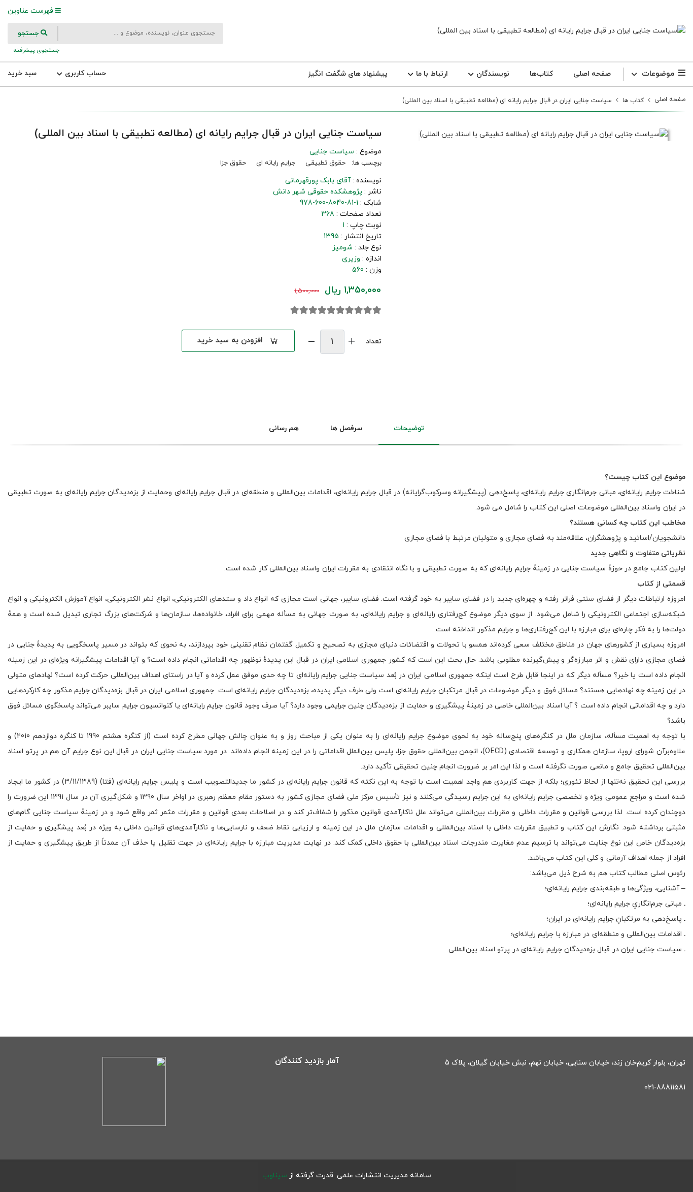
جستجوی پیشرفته (35, 50)
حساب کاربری (84, 73)
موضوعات (658, 74)
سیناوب (274, 1175)
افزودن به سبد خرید (230, 340)
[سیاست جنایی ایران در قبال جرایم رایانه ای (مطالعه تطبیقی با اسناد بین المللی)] (561, 30)
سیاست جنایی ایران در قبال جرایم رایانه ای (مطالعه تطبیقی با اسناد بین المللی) (507, 100)
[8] (313, 310)
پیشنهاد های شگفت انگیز (348, 74)
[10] (294, 310)
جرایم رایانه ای (275, 163)
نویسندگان (491, 74)
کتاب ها (633, 100)
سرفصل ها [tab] (346, 428)
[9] (303, 310)
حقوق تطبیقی (325, 163)
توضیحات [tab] (409, 428)
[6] (331, 310)
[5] (340, 310)
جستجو (29, 33)
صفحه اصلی (592, 74)
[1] (377, 310)
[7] (322, 310)
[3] (358, 310)
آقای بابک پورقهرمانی (318, 180)
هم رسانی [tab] (284, 428)
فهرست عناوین (31, 11)
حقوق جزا (233, 163)
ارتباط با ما (431, 74)
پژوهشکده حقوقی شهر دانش (317, 192)
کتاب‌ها (541, 74)
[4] (349, 310)
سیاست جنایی (331, 151)
